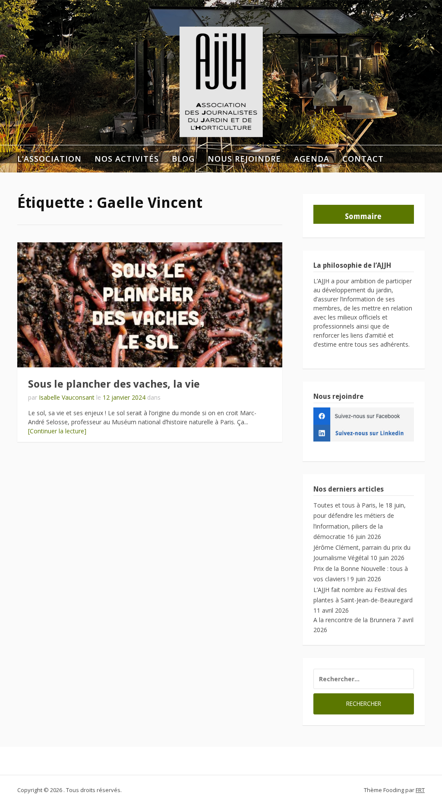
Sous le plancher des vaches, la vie (114, 384)
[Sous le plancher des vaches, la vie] (149, 304)
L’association (49, 158)
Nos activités (127, 158)
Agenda (311, 158)
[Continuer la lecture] (57, 431)
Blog (183, 158)
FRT (420, 790)
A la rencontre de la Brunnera (354, 620)
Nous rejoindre (244, 158)
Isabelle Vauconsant (67, 397)
